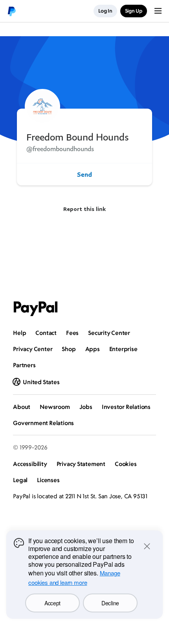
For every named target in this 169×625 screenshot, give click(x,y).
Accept (52, 603)
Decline (110, 603)
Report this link (84, 208)
